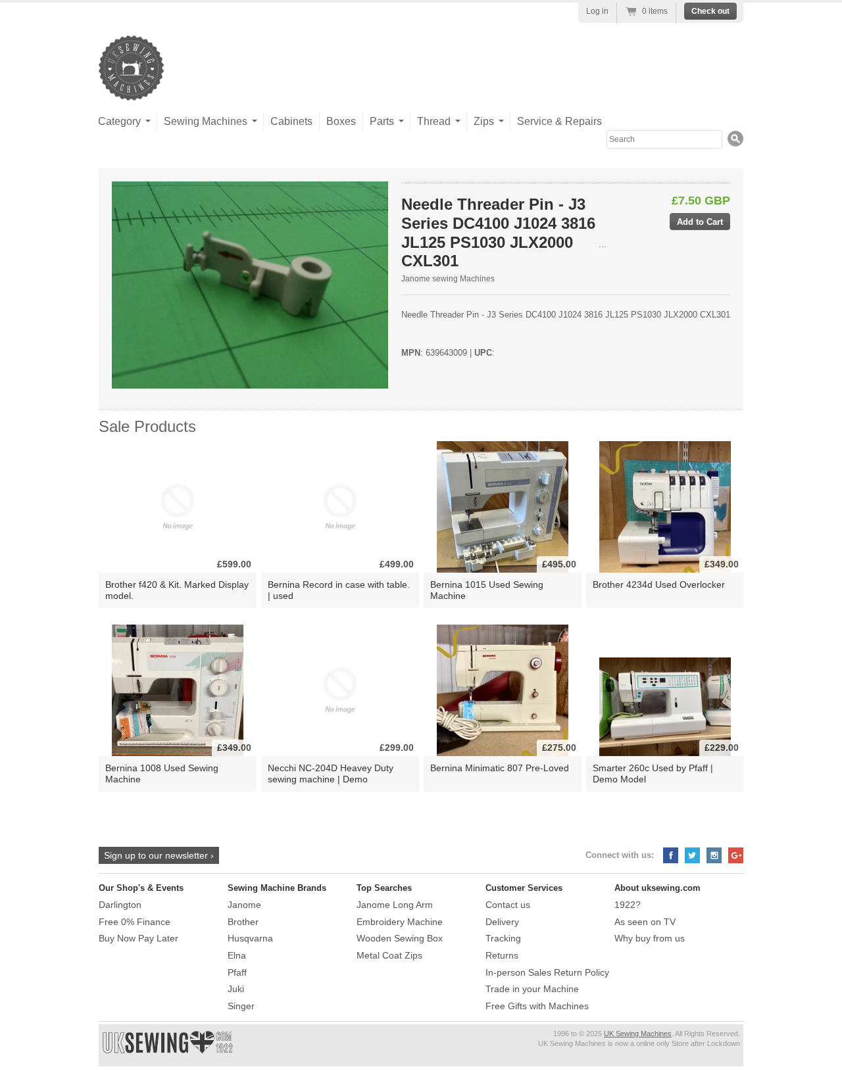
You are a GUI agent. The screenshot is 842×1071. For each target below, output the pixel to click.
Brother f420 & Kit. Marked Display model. (177, 590)
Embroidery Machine (400, 921)
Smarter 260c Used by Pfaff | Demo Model (653, 773)
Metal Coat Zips (389, 955)
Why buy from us (649, 938)
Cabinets (291, 121)
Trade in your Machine (532, 989)
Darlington (120, 904)
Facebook (670, 855)
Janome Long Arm (395, 904)
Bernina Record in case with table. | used (339, 590)
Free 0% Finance (134, 921)
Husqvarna (250, 938)
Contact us (507, 904)
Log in (597, 11)
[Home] (131, 88)
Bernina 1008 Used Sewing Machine (161, 773)
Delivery (502, 921)
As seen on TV (645, 921)
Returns (501, 955)
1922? (627, 904)
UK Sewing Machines (638, 1033)
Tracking (503, 938)
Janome (244, 904)
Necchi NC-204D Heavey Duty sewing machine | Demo (330, 773)
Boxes (341, 121)
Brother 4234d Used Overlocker (659, 584)
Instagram (714, 855)
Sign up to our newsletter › (159, 855)
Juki (236, 989)
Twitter (692, 855)
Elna (237, 955)
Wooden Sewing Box (400, 938)
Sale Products (147, 426)
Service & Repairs (559, 121)
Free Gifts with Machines (537, 1006)
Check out (710, 11)
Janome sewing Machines (448, 278)
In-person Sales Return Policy (547, 972)
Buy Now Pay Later (138, 938)
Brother (243, 921)
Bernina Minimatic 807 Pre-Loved (499, 768)
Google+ (735, 855)
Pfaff (237, 972)
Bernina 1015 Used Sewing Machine (486, 590)
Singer (241, 1006)
